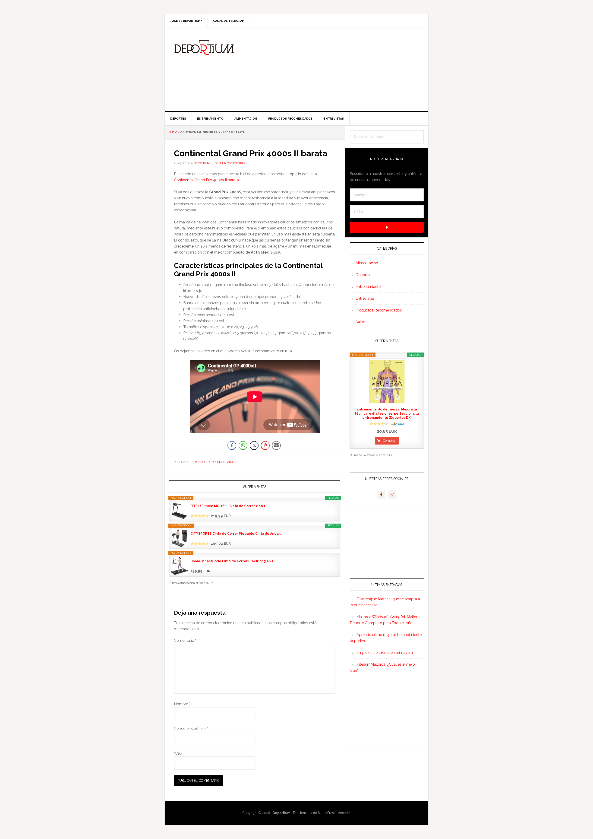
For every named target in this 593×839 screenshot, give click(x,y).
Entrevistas (365, 298)
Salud (360, 322)
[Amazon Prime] (397, 424)
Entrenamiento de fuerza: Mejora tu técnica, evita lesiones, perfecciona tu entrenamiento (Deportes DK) (387, 413)
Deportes (364, 275)
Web (178, 753)
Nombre (182, 704)
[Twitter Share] (254, 445)
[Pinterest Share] (265, 445)
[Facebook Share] (231, 445)
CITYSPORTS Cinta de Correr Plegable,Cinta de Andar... (236, 533)
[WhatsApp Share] (243, 445)
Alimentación (367, 263)
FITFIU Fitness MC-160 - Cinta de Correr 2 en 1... (229, 506)
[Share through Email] (276, 445)
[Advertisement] (331, 69)
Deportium (204, 47)
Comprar (389, 440)
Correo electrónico (191, 728)
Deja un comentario (230, 163)
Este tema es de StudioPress (314, 813)
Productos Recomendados (214, 462)
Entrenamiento (368, 286)
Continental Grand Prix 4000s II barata (206, 180)
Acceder (344, 813)
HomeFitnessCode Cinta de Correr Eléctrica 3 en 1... (233, 561)
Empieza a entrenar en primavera (384, 652)
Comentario (185, 640)
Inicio (173, 132)
